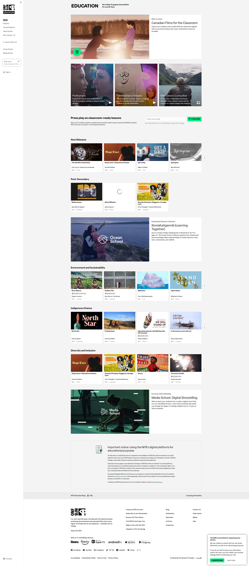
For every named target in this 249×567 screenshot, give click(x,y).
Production (170, 525)
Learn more (231, 560)
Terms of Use (121, 476)
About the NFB (76, 531)
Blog (167, 510)
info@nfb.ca (158, 482)
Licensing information (194, 496)
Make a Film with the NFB (135, 525)
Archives (169, 521)
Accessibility (75, 558)
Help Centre (197, 513)
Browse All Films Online (134, 517)
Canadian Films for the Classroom (175, 23)
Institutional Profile (89, 558)
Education (84, 6)
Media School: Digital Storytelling (174, 398)
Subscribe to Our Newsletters (136, 513)
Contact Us (197, 510)
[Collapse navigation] (20, 2)
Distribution (170, 513)
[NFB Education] (9, 9)
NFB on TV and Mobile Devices (82, 538)
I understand (217, 560)
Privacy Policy (113, 558)
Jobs (194, 521)
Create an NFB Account (134, 510)
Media (195, 517)
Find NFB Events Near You (135, 521)
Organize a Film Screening (135, 529)
